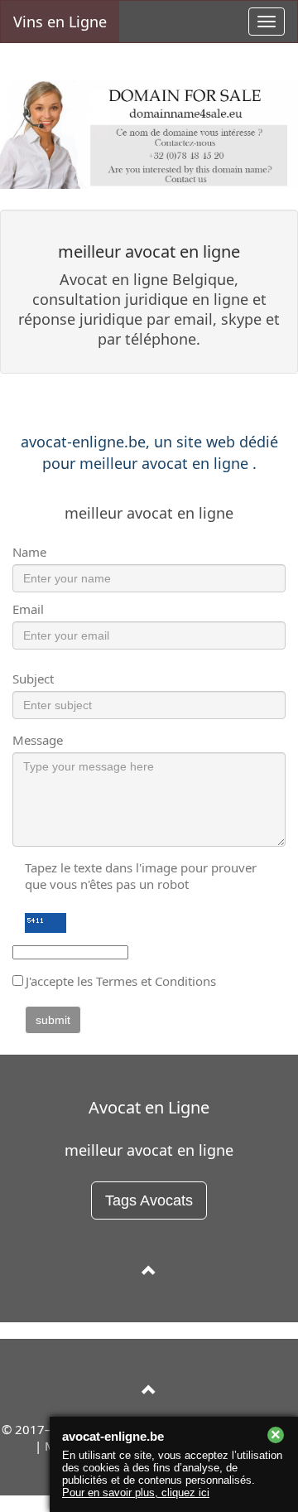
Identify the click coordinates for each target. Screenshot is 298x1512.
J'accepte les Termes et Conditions (121, 981)
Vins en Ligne (60, 21)
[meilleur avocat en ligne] (149, 1271)
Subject (33, 678)
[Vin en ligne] (149, 1390)
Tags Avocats (149, 1200)
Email (28, 609)
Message (37, 740)
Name (29, 551)
